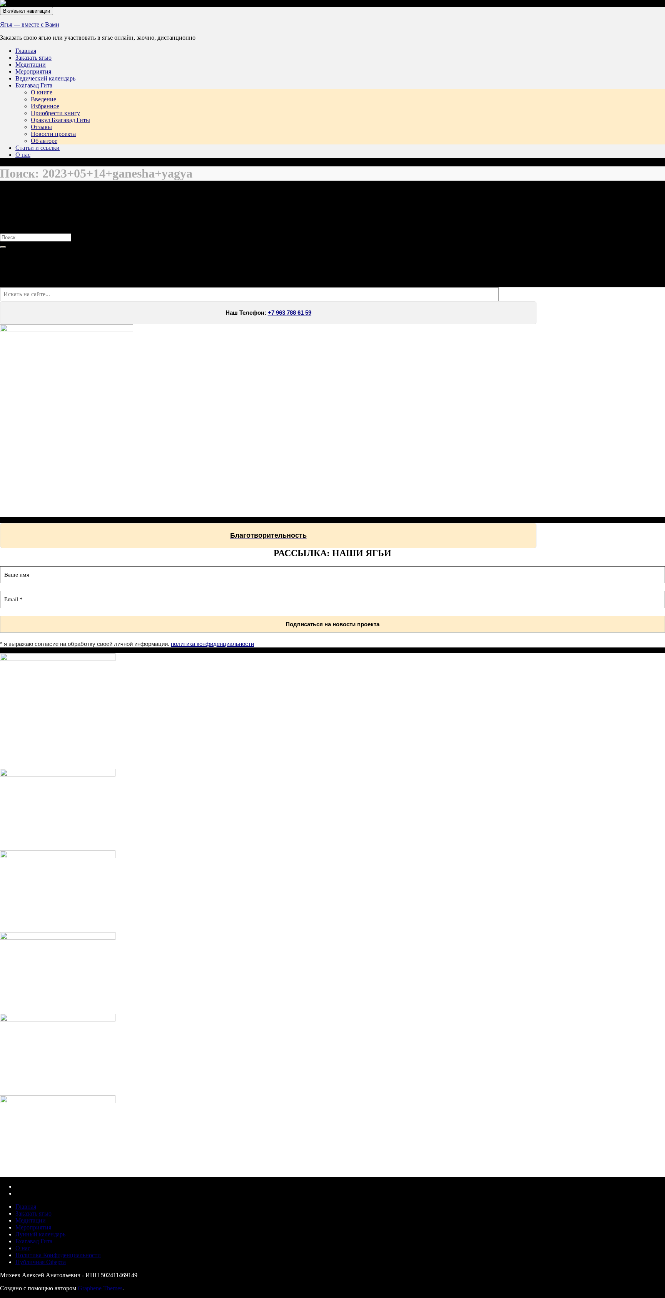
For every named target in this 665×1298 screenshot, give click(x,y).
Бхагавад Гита (33, 85)
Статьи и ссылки (37, 147)
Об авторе (44, 141)
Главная (25, 50)
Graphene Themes (100, 1288)
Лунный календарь (40, 1234)
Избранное (45, 106)
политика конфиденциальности (212, 644)
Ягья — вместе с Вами (29, 24)
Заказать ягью (33, 57)
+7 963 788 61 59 (289, 313)
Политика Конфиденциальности (58, 1255)
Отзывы (41, 127)
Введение (43, 99)
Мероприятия (33, 71)
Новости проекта (53, 134)
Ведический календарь (45, 78)
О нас (22, 154)
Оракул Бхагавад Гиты (60, 120)
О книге (41, 92)
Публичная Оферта (40, 1262)
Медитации (30, 64)
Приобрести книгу (55, 113)
